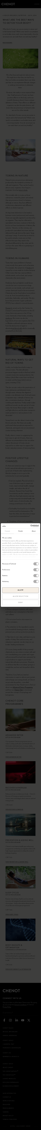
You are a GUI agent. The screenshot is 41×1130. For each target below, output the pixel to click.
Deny (20, 602)
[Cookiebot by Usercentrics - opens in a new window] (30, 526)
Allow (20, 590)
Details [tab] (20, 531)
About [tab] (34, 531)
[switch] (36, 569)
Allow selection (20, 596)
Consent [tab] (7, 531)
